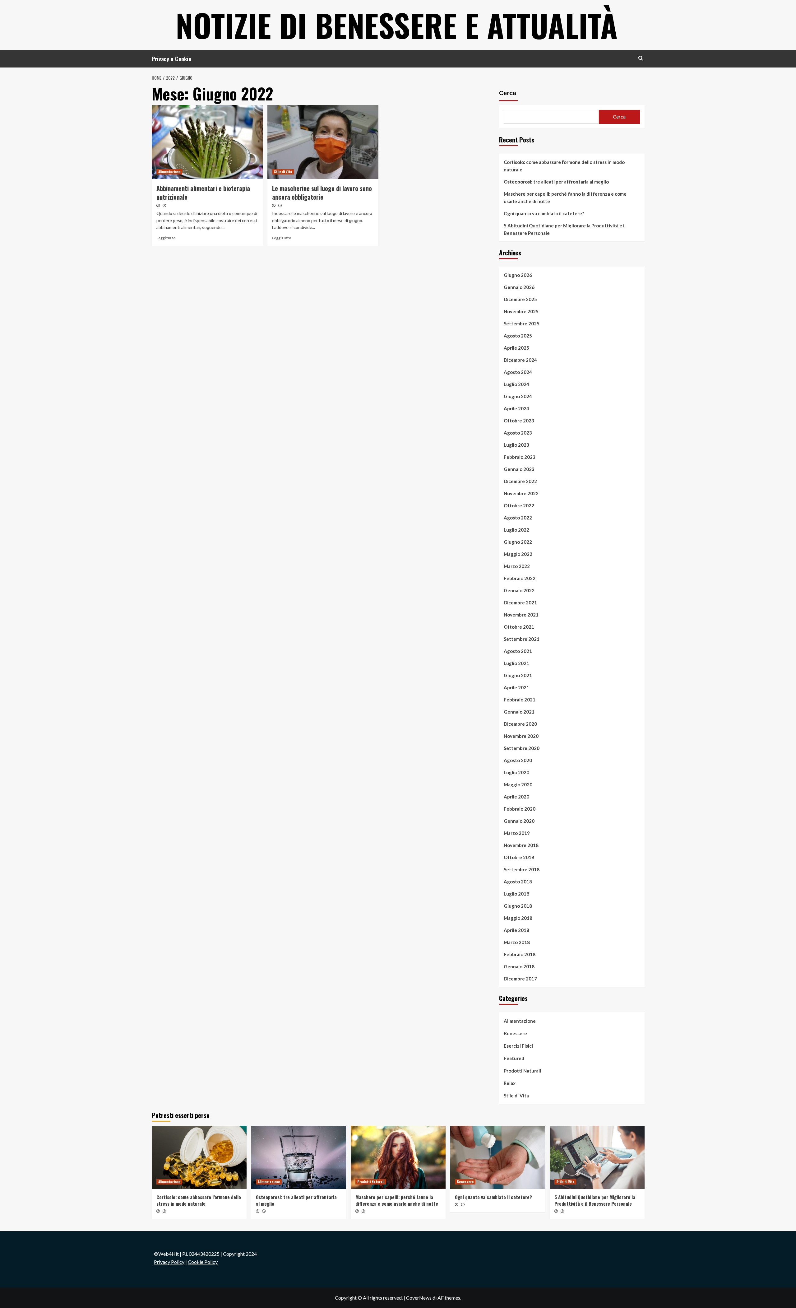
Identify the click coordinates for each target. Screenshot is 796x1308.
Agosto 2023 (518, 432)
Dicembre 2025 (520, 299)
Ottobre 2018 (519, 857)
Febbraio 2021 (519, 699)
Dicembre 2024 (520, 360)
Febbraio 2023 (519, 457)
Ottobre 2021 (519, 627)
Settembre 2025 (521, 323)
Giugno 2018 (518, 906)
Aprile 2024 (516, 408)
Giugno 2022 (518, 542)
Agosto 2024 (518, 372)
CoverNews (419, 1298)
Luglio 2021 (516, 663)
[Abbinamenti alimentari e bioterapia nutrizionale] (207, 142)
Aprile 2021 (516, 687)
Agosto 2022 (518, 517)
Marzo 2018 (517, 942)
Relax (510, 1083)
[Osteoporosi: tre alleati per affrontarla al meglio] (298, 1157)
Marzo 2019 (517, 833)
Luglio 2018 (516, 893)
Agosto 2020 (518, 760)
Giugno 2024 (518, 396)
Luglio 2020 (516, 772)
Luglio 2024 (516, 384)
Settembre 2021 (521, 639)
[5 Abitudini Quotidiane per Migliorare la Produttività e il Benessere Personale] (597, 1157)
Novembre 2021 (521, 614)
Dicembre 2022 (520, 481)
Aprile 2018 (516, 930)
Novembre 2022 (521, 493)
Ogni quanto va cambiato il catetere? (544, 213)
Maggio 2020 (518, 784)
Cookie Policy (203, 1262)
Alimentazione (169, 171)
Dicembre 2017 (520, 978)
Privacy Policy (169, 1262)
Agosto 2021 (518, 651)
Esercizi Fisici (518, 1046)
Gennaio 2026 (519, 287)
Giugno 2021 (518, 675)
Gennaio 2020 (519, 821)
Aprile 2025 (516, 348)
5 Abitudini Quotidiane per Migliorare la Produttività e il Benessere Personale (565, 229)
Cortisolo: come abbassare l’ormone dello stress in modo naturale (564, 165)
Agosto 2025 (518, 335)
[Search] (641, 58)
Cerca (507, 93)
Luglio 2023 (516, 445)
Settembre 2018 (521, 869)
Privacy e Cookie (171, 59)
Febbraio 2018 (519, 954)
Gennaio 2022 (519, 590)
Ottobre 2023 (519, 420)
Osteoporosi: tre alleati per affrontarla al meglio (556, 181)
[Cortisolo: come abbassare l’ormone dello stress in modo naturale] (199, 1157)
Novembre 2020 (521, 736)
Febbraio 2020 (519, 809)
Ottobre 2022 (519, 505)
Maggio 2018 (518, 918)
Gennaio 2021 (519, 712)
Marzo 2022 (517, 566)
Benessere (515, 1033)
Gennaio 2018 (519, 966)
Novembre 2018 (521, 845)
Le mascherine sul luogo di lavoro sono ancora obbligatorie (322, 193)
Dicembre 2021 (520, 602)
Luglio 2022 (516, 530)
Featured (514, 1058)
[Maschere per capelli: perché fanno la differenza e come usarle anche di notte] (398, 1157)
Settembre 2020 (521, 748)
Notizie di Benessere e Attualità (397, 25)
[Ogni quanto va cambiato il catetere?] (497, 1157)
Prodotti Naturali (522, 1070)
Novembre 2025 (521, 311)
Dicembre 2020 (520, 724)
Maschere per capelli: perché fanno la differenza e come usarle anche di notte (565, 197)
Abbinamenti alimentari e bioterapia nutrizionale (203, 193)
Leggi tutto (166, 237)
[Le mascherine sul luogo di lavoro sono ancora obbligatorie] (322, 142)
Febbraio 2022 (519, 578)
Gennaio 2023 (519, 469)
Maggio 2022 (518, 554)
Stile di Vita (283, 171)
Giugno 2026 (518, 275)
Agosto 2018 (518, 881)
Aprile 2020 (516, 796)
